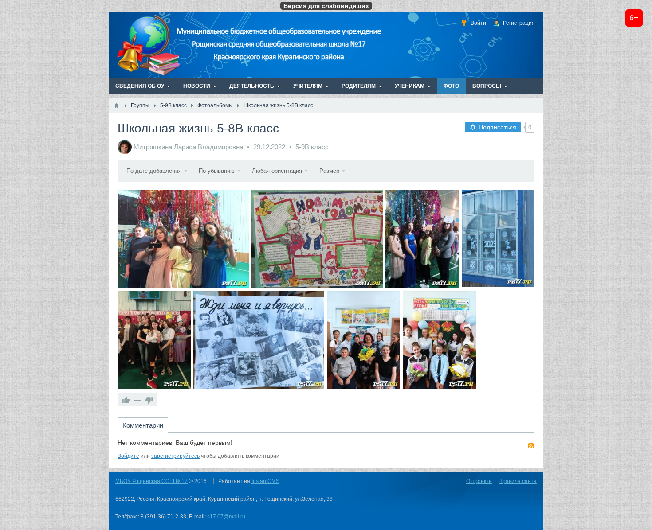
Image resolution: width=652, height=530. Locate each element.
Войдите (128, 456)
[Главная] (116, 105)
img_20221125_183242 (154, 340)
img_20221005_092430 (363, 340)
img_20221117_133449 (259, 340)
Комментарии (142, 425)
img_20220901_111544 (439, 340)
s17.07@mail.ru (226, 517)
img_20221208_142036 (498, 239)
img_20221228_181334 (183, 239)
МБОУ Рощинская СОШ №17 (151, 481)
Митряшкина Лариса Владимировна (188, 147)
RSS (530, 445)
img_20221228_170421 (422, 239)
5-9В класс (312, 147)
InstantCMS (265, 481)
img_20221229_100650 (317, 239)
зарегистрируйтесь (175, 456)
